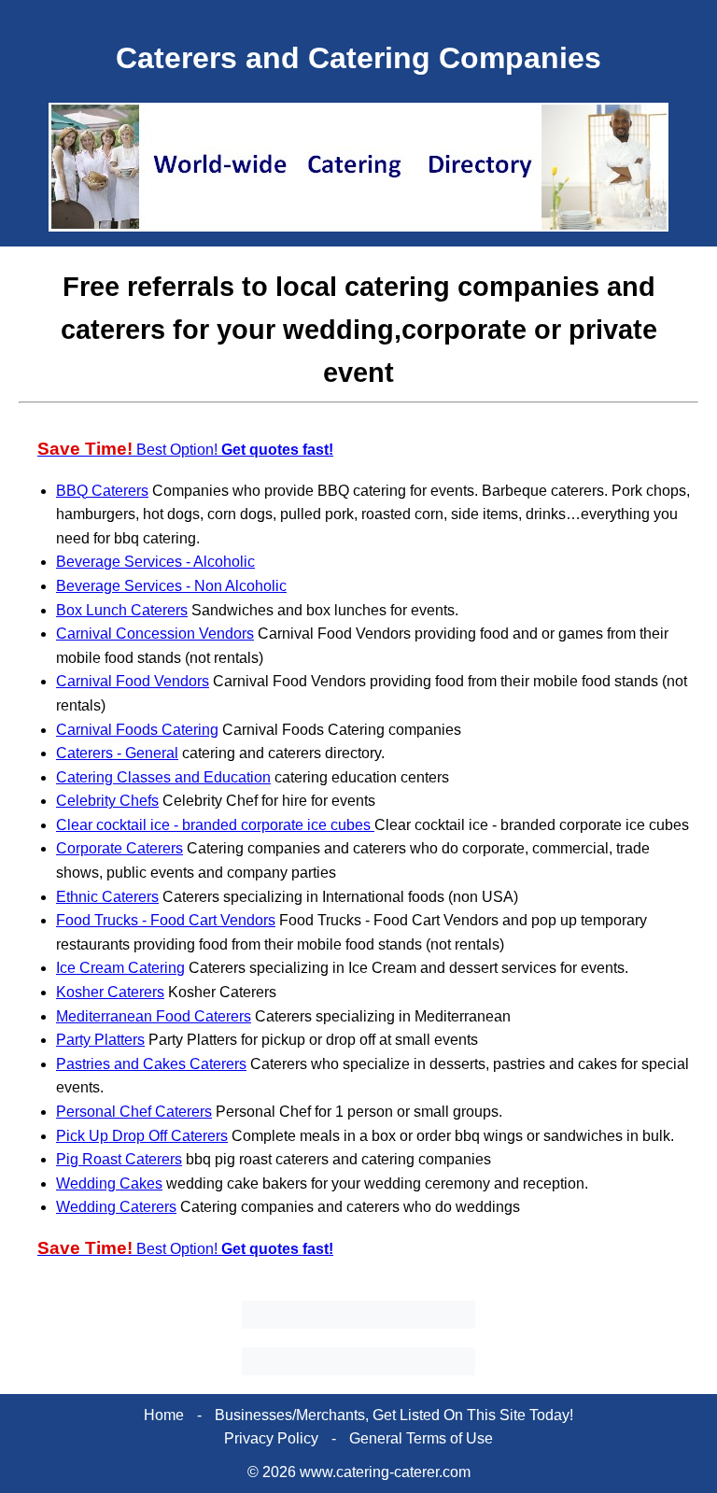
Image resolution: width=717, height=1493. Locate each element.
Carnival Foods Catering (137, 730)
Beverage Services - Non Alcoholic (171, 586)
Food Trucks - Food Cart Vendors (165, 920)
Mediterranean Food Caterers (153, 1016)
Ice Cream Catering (120, 968)
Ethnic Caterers (107, 897)
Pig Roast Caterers (119, 1159)
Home (164, 1415)
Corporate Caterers (119, 848)
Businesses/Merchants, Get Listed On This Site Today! (394, 1415)
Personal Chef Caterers (134, 1112)
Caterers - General (117, 753)
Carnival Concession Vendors (155, 633)
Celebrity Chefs (107, 801)
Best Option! (185, 450)
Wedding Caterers (116, 1207)
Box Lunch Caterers (122, 610)
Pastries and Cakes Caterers (151, 1064)
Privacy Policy (271, 1438)
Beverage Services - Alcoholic (155, 562)
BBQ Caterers (102, 491)
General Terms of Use (421, 1438)
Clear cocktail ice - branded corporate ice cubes (215, 825)
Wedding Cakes (109, 1183)
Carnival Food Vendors (132, 681)
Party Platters (100, 1040)
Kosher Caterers (110, 992)
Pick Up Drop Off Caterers (142, 1136)
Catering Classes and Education (163, 777)
